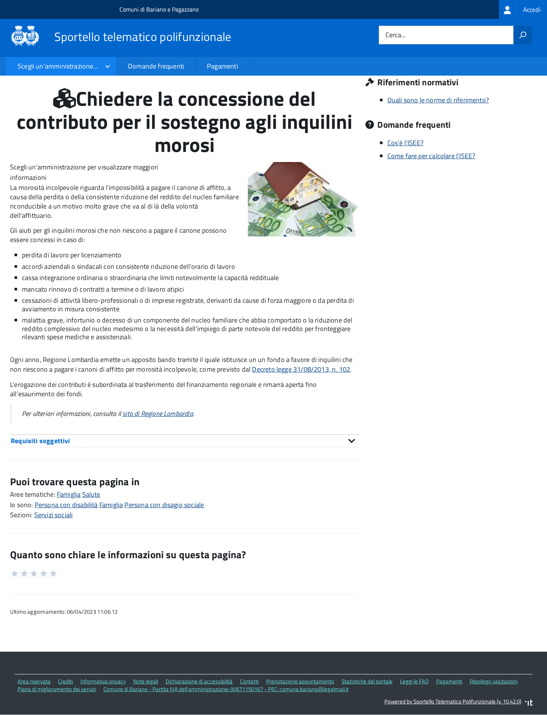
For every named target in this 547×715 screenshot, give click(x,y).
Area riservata (34, 681)
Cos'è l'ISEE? (405, 143)
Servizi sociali (53, 515)
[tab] (184, 441)
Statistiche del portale (367, 681)
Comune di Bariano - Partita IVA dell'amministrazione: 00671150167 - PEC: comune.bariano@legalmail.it (226, 689)
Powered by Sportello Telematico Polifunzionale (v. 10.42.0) (452, 701)
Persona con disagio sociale (164, 505)
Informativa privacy (103, 681)
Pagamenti (222, 66)
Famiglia (68, 494)
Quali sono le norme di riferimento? (438, 100)
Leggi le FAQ (414, 681)
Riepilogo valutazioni (494, 681)
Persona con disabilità (66, 505)
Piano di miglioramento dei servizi (56, 689)
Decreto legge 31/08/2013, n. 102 (301, 369)
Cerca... (396, 35)
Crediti (65, 681)
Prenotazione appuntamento (300, 681)
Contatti (249, 681)
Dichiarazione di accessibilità (199, 681)
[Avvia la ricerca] (523, 35)
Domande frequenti (156, 66)
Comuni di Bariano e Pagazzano (159, 9)
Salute (91, 494)
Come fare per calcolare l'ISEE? (431, 156)
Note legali (145, 681)
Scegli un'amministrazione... (57, 66)
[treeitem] (523, 9)
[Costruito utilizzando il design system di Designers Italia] (528, 704)
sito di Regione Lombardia (157, 414)
